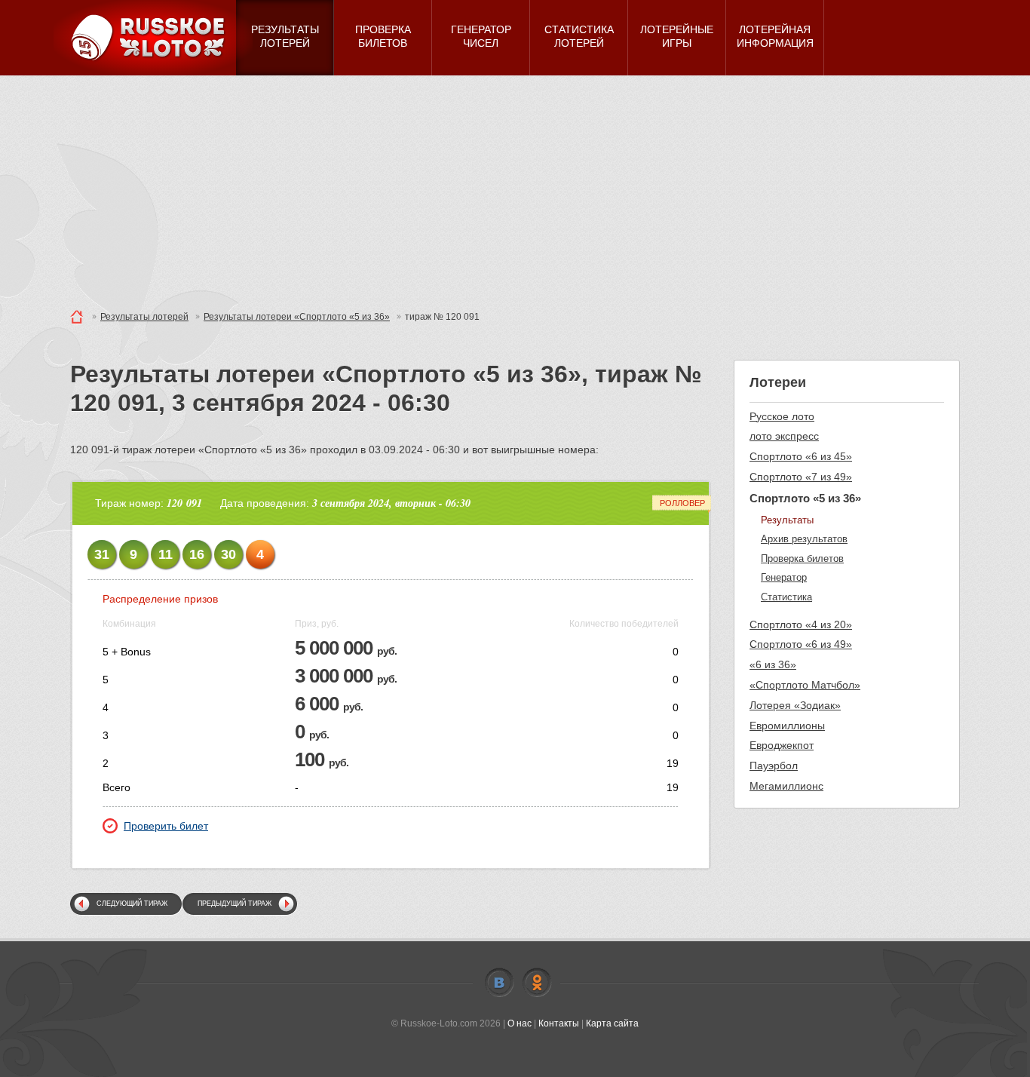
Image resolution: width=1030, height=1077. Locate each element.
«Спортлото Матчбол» (805, 685)
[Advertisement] (515, 188)
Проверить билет (166, 826)
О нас (519, 1023)
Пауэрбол (774, 765)
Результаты (787, 520)
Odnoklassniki (537, 983)
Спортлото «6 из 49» (801, 644)
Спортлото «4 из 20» (801, 624)
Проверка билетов (802, 558)
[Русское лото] (153, 37)
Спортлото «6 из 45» (801, 456)
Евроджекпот (782, 745)
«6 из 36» (773, 664)
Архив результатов (804, 539)
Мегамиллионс (786, 786)
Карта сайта (612, 1023)
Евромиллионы (787, 726)
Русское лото (782, 416)
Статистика (786, 597)
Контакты (558, 1023)
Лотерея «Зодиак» (795, 705)
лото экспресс (784, 436)
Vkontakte (499, 983)
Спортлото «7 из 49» (801, 477)
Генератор (784, 577)
